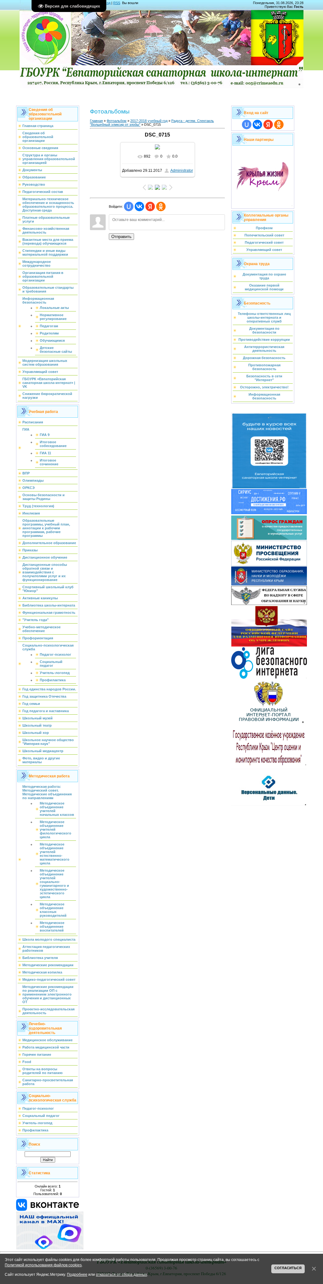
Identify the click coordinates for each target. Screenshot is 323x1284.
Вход (106, 3)
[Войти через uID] (128, 206)
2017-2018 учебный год (148, 121)
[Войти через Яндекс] (150, 206)
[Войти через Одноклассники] (161, 206)
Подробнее (77, 1274)
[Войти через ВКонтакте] (139, 206)
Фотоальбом (116, 121)
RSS (116, 3)
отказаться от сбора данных (121, 1274)
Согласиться (288, 1268)
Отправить (121, 236)
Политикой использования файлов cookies (43, 1265)
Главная (96, 121)
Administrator (181, 170)
